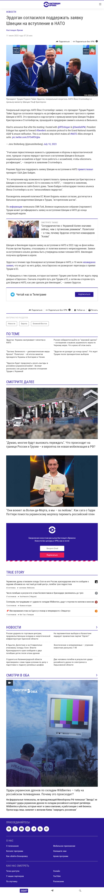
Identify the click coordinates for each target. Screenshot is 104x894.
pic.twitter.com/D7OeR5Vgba (26, 137)
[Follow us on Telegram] (33, 829)
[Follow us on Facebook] (8, 829)
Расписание (58, 881)
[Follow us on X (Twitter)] (15, 829)
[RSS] (40, 829)
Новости (11, 11)
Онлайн (56, 871)
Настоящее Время (14, 30)
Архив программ (60, 856)
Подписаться (84, 294)
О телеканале (12, 846)
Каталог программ (14, 851)
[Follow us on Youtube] (21, 829)
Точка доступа (12, 871)
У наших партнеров (15, 876)
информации (15, 206)
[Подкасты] (46, 829)
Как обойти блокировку (17, 856)
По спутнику (11, 881)
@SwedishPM (79, 127)
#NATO (73, 133)
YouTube (57, 876)
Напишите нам (59, 851)
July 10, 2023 (50, 144)
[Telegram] (52, 890)
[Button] (63, 41)
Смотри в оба (17, 675)
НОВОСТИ (13, 627)
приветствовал (85, 169)
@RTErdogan (64, 127)
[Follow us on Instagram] (27, 829)
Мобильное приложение (64, 846)
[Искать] (80, 890)
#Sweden (40, 130)
